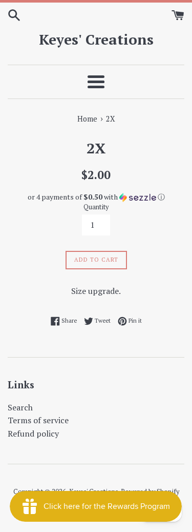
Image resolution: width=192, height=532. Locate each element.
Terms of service (38, 420)
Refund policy (33, 433)
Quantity (96, 207)
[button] (96, 197)
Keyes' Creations (96, 39)
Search (20, 407)
